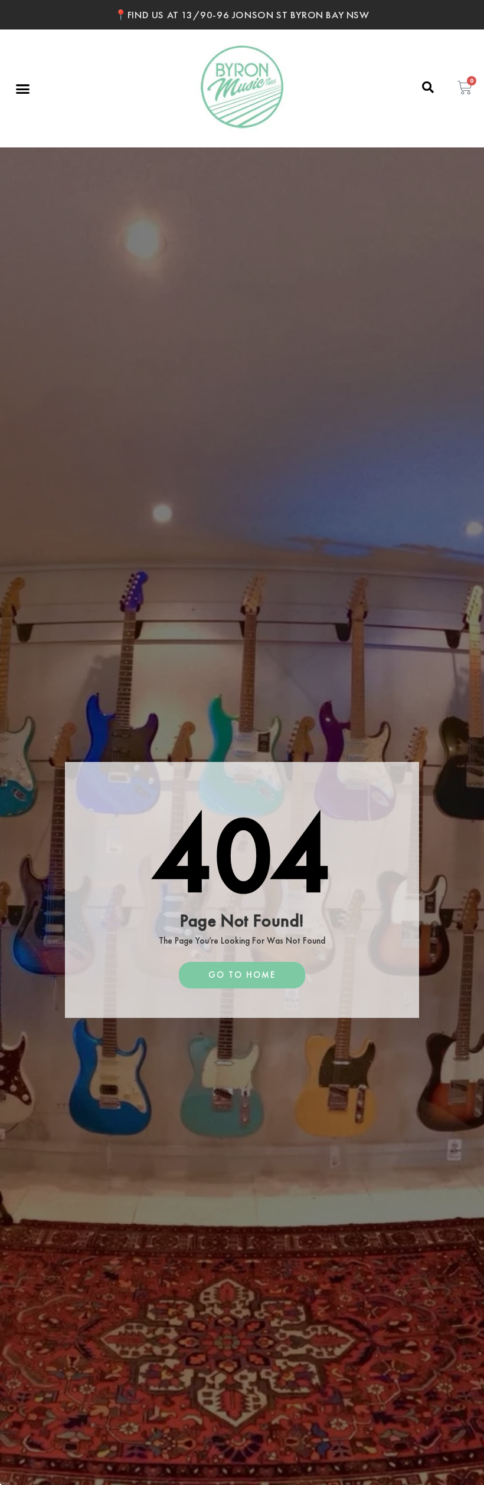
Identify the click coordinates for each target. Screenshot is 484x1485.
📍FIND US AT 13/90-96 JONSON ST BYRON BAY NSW (242, 14)
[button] (23, 88)
